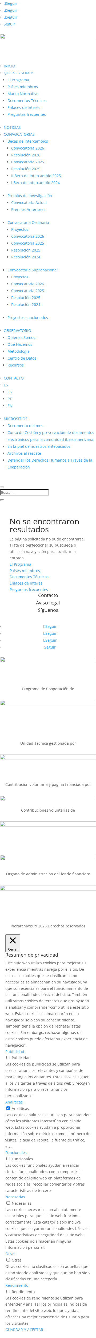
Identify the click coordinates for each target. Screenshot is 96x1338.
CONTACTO (14, 378)
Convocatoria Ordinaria (28, 222)
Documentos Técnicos (26, 100)
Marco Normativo (22, 93)
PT (9, 398)
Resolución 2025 (25, 168)
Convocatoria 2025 (27, 161)
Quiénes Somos (21, 337)
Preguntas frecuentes (26, 114)
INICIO (9, 66)
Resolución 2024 (25, 256)
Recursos (15, 365)
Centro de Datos (21, 358)
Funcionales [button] (16, 1152)
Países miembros (22, 86)
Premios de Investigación (29, 195)
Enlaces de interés (23, 107)
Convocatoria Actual (29, 202)
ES (6, 384)
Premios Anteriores (28, 209)
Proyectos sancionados (27, 317)
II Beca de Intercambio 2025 (36, 175)
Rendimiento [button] (16, 1285)
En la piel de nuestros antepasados (38, 446)
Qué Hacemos (19, 344)
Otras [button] (10, 1253)
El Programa (18, 79)
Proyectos (19, 229)
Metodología (18, 351)
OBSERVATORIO (17, 330)
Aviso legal (48, 602)
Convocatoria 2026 (27, 148)
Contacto (48, 595)
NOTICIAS (12, 127)
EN (10, 405)
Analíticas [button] (14, 1102)
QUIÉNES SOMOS (19, 72)
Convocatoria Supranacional (32, 269)
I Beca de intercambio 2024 (35, 182)
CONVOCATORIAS (19, 134)
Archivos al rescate (24, 453)
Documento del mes (25, 425)
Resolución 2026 (25, 154)
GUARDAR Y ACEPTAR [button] (24, 1329)
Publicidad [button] (14, 1051)
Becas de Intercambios (27, 141)
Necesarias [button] (15, 1196)
